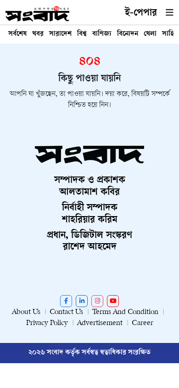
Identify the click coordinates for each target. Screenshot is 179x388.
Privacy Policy (47, 323)
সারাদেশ (60, 34)
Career (142, 323)
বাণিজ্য (102, 34)
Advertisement (100, 323)
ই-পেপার (141, 13)
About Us (26, 312)
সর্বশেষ (17, 34)
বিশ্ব (82, 34)
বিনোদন (127, 34)
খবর (38, 34)
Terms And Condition (125, 312)
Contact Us (66, 312)
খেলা (150, 34)
